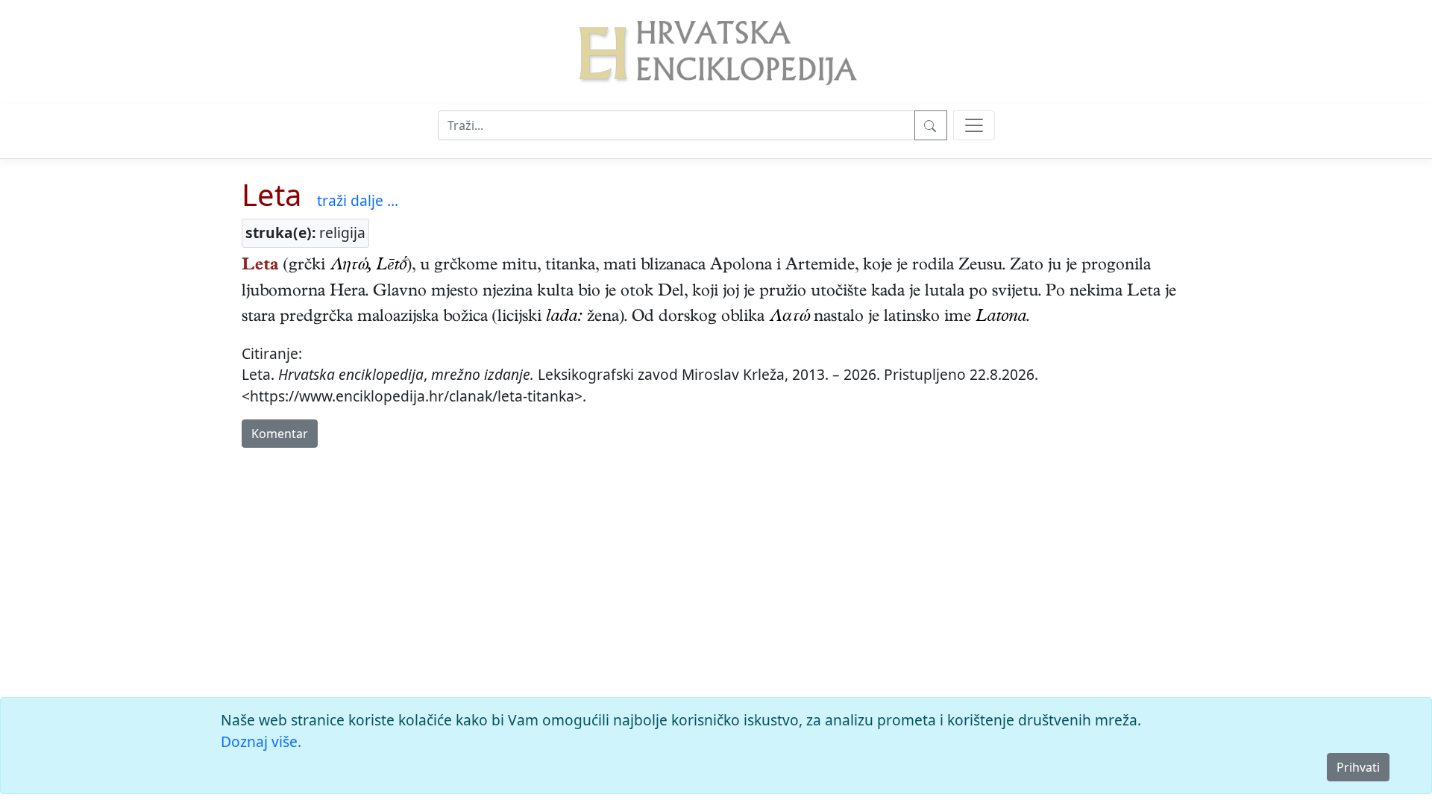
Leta (271, 194)
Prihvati (1358, 767)
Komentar (279, 433)
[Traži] (930, 125)
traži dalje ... (357, 200)
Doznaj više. (261, 741)
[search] (974, 125)
